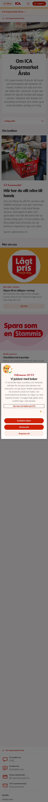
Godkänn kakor (24, 420)
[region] (24, 401)
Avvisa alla (24, 427)
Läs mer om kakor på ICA (24, 406)
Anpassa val (24, 433)
